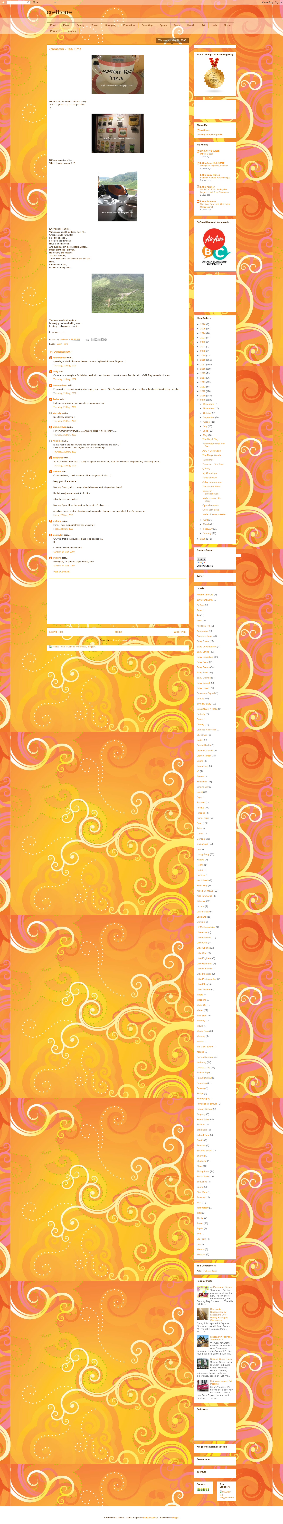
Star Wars (202, 1192)
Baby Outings (204, 677)
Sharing (201, 1155)
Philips (200, 1093)
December (209, 404)
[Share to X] (99, 339)
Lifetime (201, 922)
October (207, 413)
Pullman (201, 1124)
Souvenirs (202, 1181)
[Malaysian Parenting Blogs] (214, 92)
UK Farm (201, 1239)
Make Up (201, 1005)
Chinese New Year (206, 729)
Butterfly (201, 714)
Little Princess (208, 201)
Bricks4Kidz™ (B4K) (207, 709)
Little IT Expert (204, 968)
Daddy (200, 740)
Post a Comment (61, 571)
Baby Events (203, 667)
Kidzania (201, 901)
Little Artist (202, 942)
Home (118, 631)
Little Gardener (204, 963)
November (209, 408)
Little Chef (202, 953)
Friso (199, 828)
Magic (200, 994)
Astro (199, 620)
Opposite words (210, 505)
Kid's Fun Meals (205, 890)
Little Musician (204, 973)
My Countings (209, 473)
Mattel (200, 1010)
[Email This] (93, 339)
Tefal (199, 1213)
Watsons (201, 1254)
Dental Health (204, 745)
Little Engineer (204, 958)
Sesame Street (204, 1150)
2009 (203, 400)
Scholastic (202, 1129)
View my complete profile (210, 134)
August (207, 421)
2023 (203, 337)
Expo (199, 797)
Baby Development (206, 646)
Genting (201, 838)
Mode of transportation (214, 514)
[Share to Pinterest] (105, 339)
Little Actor (202, 932)
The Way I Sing (210, 439)
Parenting (147, 25)
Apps (199, 610)
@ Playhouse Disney (221, 1287)
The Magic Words (211, 455)
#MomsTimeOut (205, 594)
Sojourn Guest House (221, 1359)
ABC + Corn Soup (211, 450)
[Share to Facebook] (102, 339)
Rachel (56, 399)
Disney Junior (204, 755)
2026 (203, 324)
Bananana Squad (206, 693)
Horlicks (201, 875)
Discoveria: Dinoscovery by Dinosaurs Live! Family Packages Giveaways (219, 1314)
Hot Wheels (203, 880)
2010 (203, 395)
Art (203, 25)
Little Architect (204, 937)
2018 (203, 360)
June (206, 430)
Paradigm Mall (204, 1077)
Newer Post (56, 631)
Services (201, 1145)
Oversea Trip (203, 1067)
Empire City (203, 787)
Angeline (57, 441)
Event (66, 25)
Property (55, 31)
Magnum (201, 999)
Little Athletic (203, 947)
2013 (203, 382)
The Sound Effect (211, 486)
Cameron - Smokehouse (210, 492)
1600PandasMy (205, 599)
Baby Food (202, 672)
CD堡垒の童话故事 (209, 151)
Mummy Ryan (59, 427)
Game (200, 833)
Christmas (202, 735)
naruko (200, 1051)
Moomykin (58, 535)
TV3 (199, 1233)
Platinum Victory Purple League (215, 177)
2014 (203, 378)
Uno (199, 1244)
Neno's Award (209, 477)
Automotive (202, 631)
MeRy (55, 371)
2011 (203, 391)
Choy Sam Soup (210, 509)
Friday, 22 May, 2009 (63, 515)
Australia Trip (203, 625)
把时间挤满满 (206, 154)
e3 (198, 771)
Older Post (180, 631)
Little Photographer (207, 979)
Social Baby (203, 1176)
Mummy (201, 1036)
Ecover (200, 776)
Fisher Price (203, 818)
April (205, 520)
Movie (227, 25)
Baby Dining (203, 651)
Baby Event (202, 662)
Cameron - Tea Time (213, 464)
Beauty (81, 25)
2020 (203, 351)
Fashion (201, 802)
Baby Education (205, 657)
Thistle (200, 1218)
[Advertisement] (117, 601)
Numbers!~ (208, 459)
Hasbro (200, 859)
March (206, 524)
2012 (203, 386)
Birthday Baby (204, 703)
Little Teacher (204, 989)
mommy (201, 1020)
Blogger (174, 1517)
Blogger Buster (211, 1271)
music (200, 1041)
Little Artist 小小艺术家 (212, 163)
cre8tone (59, 12)
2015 (203, 373)
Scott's (200, 1140)
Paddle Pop (203, 1072)
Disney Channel (205, 750)
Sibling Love (203, 1171)
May (205, 435)
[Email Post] (87, 339)
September (209, 417)
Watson (200, 1249)
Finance (71, 31)
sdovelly (57, 413)
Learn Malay (203, 911)
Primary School (204, 1109)
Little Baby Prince (210, 175)
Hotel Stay (202, 885)
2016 (203, 369)
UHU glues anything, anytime (214, 165)
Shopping (110, 25)
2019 (203, 355)
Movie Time (203, 1031)
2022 (203, 342)
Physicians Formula (207, 1103)
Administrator (59, 357)
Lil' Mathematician (206, 927)
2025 (203, 328)
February (208, 529)
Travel (95, 25)
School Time (203, 1135)
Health (191, 25)
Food (53, 25)
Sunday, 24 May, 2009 (64, 552)
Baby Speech (203, 683)
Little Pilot (202, 984)
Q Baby (206, 468)
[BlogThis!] (96, 339)
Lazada (200, 906)
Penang (201, 1088)
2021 (203, 346)
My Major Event (205, 1046)
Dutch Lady (202, 766)
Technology (202, 1207)
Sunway (201, 1197)
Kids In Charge (204, 896)
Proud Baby (203, 1119)
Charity (200, 724)
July (205, 426)
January (207, 533)
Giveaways (202, 844)
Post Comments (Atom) (124, 640)
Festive (200, 807)
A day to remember (212, 482)
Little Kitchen (207, 186)
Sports (163, 25)
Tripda (200, 1228)
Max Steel (202, 1015)
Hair (199, 849)
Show (177, 25)
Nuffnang (201, 1062)
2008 (203, 538)
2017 (203, 364)
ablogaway (58, 457)
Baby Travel (62, 344)
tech (214, 25)
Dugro (200, 761)
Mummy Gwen (60, 385)
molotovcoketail (150, 1517)
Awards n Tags (204, 636)
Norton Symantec (206, 1057)
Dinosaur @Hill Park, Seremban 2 (221, 1338)
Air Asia (200, 605)
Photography (203, 1098)
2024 (203, 333)
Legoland (201, 916)
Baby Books (203, 641)
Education (129, 25)
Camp (200, 719)
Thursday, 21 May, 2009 (64, 365)
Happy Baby (203, 854)
